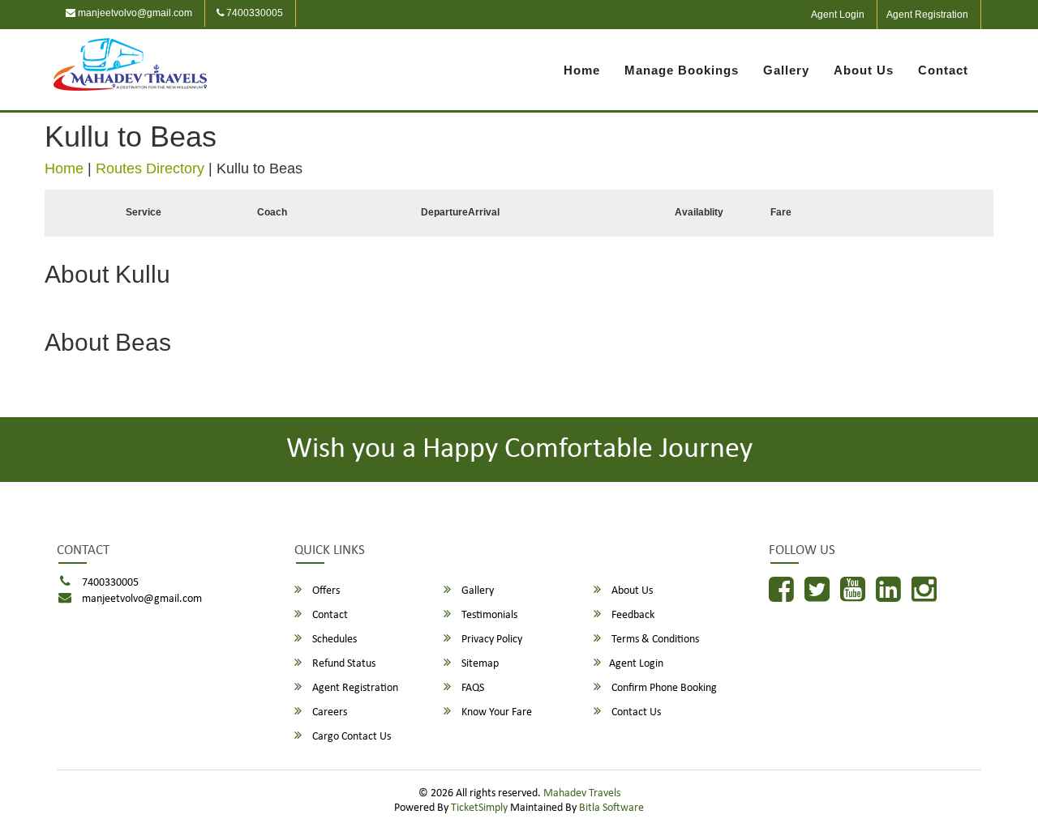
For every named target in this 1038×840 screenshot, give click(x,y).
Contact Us (635, 712)
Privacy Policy (490, 639)
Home (582, 70)
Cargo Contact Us (350, 737)
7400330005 (253, 13)
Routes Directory (150, 168)
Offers (325, 591)
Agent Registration (927, 14)
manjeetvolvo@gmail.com (133, 13)
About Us (864, 70)
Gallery (786, 70)
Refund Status (342, 664)
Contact (943, 70)
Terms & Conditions (654, 639)
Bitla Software (611, 808)
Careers (328, 712)
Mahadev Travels (581, 793)
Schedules (333, 639)
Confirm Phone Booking (663, 688)
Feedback (631, 615)
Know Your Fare (495, 712)
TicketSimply (479, 808)
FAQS (471, 688)
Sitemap (479, 664)
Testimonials (488, 615)
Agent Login (837, 14)
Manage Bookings (681, 70)
